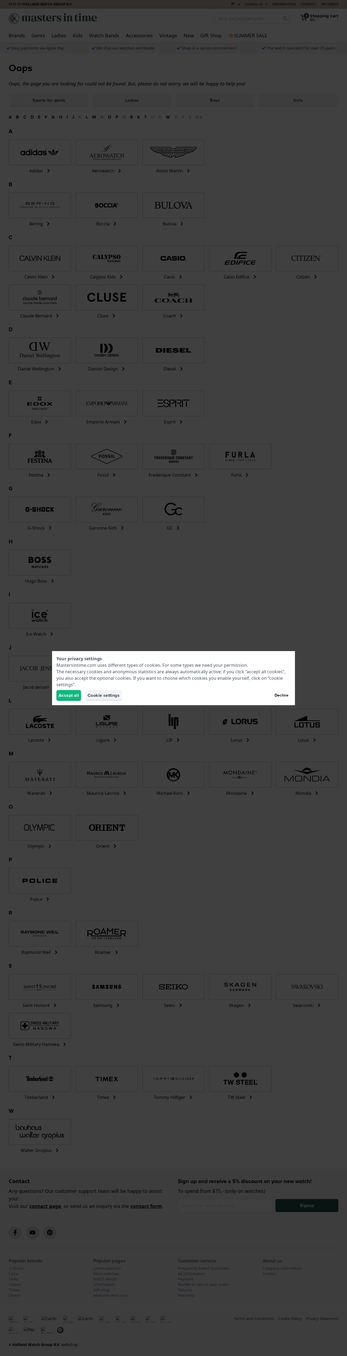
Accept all (69, 695)
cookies (152, 665)
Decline (281, 695)
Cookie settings (104, 695)
